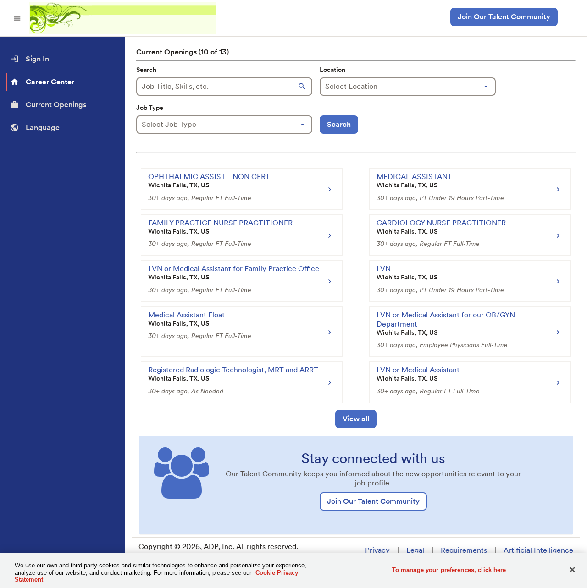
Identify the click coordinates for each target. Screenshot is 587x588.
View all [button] (356, 418)
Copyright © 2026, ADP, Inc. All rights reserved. (218, 546)
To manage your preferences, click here (449, 569)
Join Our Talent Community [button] (504, 16)
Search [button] (339, 124)
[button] (303, 86)
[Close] (572, 570)
